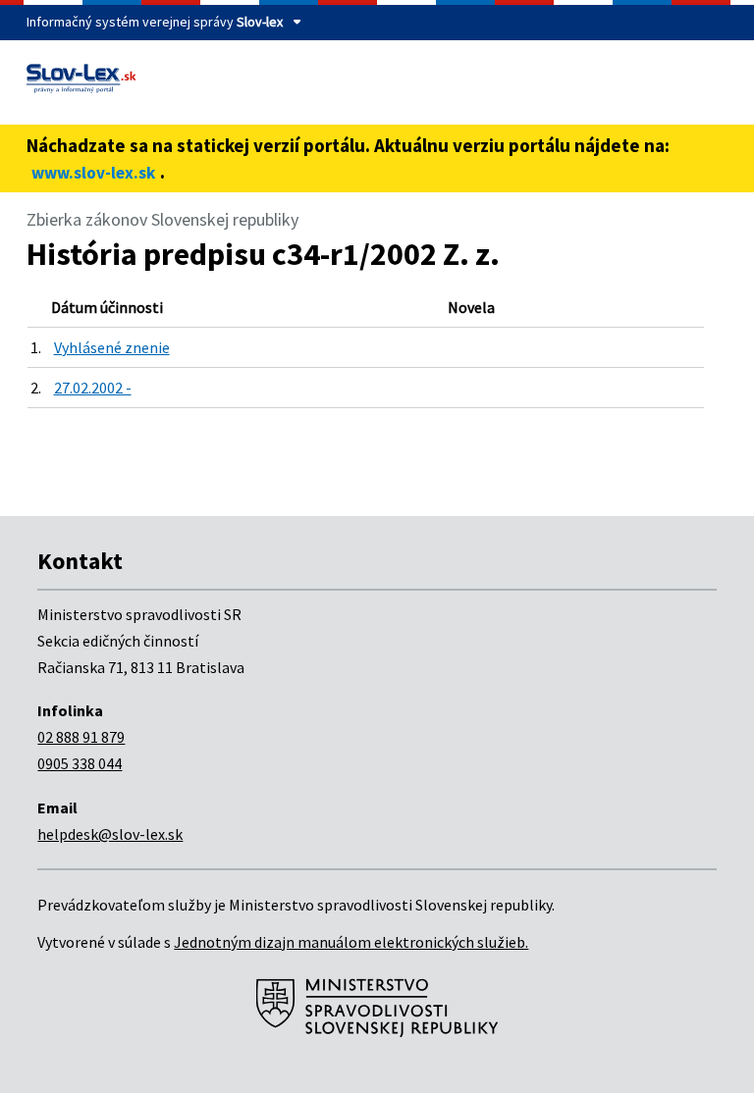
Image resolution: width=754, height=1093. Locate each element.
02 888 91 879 (81, 737)
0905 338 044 (79, 763)
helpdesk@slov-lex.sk (110, 834)
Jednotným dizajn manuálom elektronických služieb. (351, 942)
